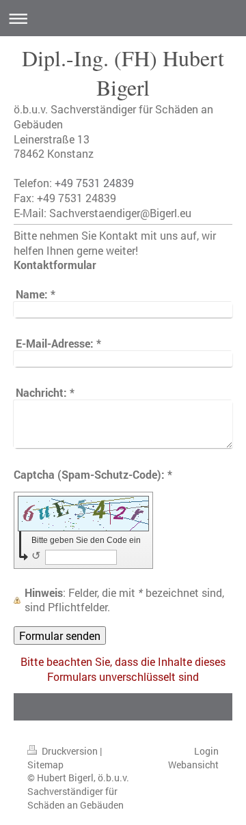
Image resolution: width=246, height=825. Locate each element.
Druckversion (70, 750)
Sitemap (45, 764)
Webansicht (193, 764)
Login (206, 750)
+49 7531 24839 (94, 183)
